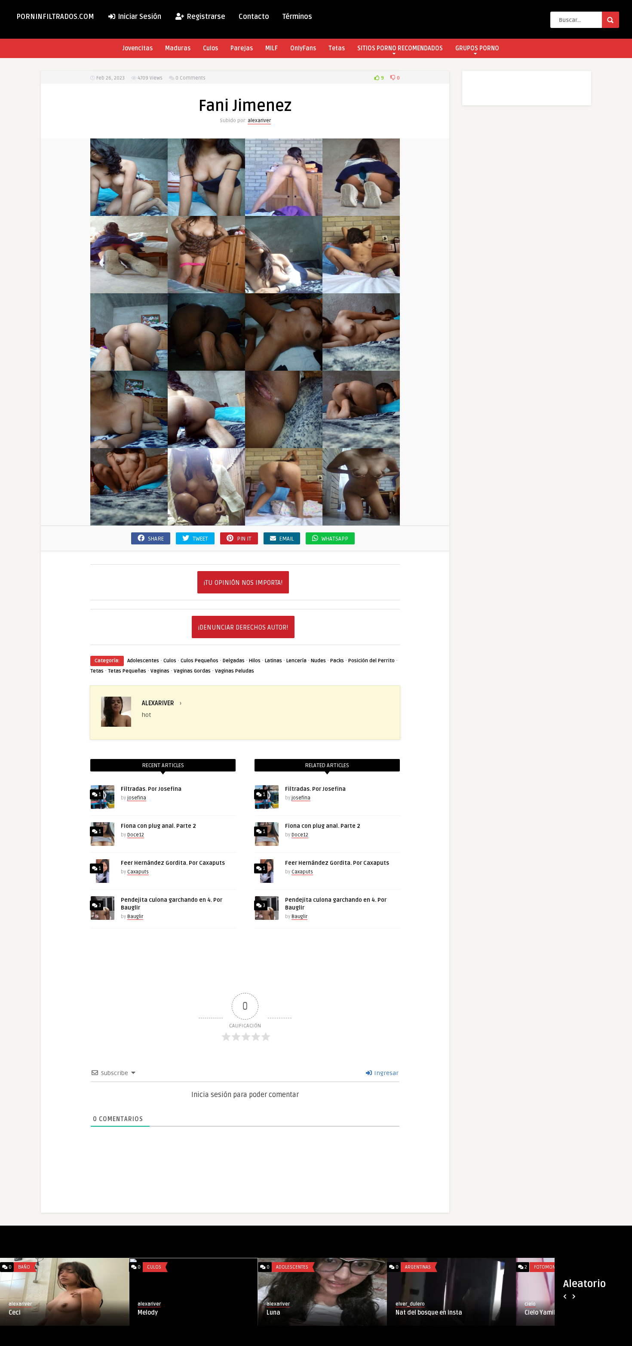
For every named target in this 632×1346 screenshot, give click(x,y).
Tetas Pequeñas (127, 671)
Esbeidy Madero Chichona (432, 1312)
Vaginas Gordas (192, 671)
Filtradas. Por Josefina (151, 789)
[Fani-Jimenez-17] (361, 443)
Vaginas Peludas (234, 671)
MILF (271, 48)
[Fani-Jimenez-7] (361, 288)
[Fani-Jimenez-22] (361, 520)
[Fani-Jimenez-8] (129, 365)
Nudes (318, 661)
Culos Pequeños (199, 661)
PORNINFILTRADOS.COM (55, 16)
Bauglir (135, 916)
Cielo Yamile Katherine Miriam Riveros (62, 1312)
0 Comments (190, 78)
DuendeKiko (281, 1304)
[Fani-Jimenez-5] (206, 288)
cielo (14, 1304)
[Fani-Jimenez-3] (361, 211)
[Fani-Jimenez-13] (361, 365)
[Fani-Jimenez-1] (206, 211)
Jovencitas (138, 48)
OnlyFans (303, 48)
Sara (273, 1312)
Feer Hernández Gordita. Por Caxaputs (173, 863)
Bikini (153, 1267)
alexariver (259, 120)
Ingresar (386, 1073)
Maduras (177, 48)
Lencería (296, 661)
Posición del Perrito (371, 661)
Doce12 (135, 835)
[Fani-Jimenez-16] (283, 443)
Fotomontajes (34, 1267)
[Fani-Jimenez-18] (129, 520)
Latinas (273, 661)
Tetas (336, 48)
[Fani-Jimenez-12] (283, 365)
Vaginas (159, 671)
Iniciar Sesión (138, 16)
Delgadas (234, 661)
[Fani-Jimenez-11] (206, 365)
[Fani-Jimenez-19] (206, 520)
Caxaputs (138, 872)
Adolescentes (143, 661)
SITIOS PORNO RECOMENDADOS (400, 48)
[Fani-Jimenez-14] (129, 443)
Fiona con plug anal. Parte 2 (158, 826)
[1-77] (129, 211)
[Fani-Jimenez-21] (283, 520)
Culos (210, 48)
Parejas (241, 48)
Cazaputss (408, 1304)
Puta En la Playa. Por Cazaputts (182, 1312)
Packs (337, 661)
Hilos (255, 661)
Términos (297, 16)
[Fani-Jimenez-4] (129, 288)
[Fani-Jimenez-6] (283, 288)
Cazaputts (150, 1304)
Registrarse (205, 16)
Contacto (254, 16)
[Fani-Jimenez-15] (206, 443)
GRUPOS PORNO (477, 48)
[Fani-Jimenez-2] (283, 211)
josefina (136, 798)
